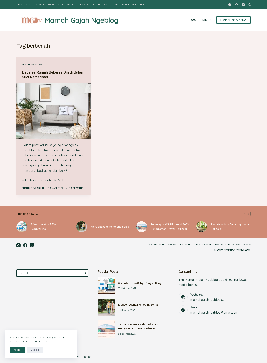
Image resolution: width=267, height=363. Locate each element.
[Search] (249, 4)
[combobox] (49, 273)
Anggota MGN (65, 4)
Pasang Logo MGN (44, 4)
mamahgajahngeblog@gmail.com (214, 312)
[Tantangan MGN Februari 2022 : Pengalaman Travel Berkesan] (141, 226)
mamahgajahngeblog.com (208, 299)
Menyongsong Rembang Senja (110, 226)
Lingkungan (35, 64)
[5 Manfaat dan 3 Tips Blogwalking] (21, 226)
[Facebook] (236, 4)
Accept (17, 349)
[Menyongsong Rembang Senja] (81, 226)
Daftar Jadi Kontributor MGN (93, 4)
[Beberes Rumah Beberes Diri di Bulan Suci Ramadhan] (53, 111)
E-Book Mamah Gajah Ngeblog (130, 4)
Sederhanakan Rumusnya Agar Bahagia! (230, 227)
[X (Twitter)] (243, 4)
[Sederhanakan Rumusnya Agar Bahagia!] (201, 226)
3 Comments (76, 188)
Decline (35, 349)
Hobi (24, 64)
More (204, 20)
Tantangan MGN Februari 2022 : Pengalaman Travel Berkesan (170, 227)
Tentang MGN (23, 4)
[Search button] (85, 273)
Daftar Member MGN (233, 20)
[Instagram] (229, 4)
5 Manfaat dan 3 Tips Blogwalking (44, 227)
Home (193, 20)
